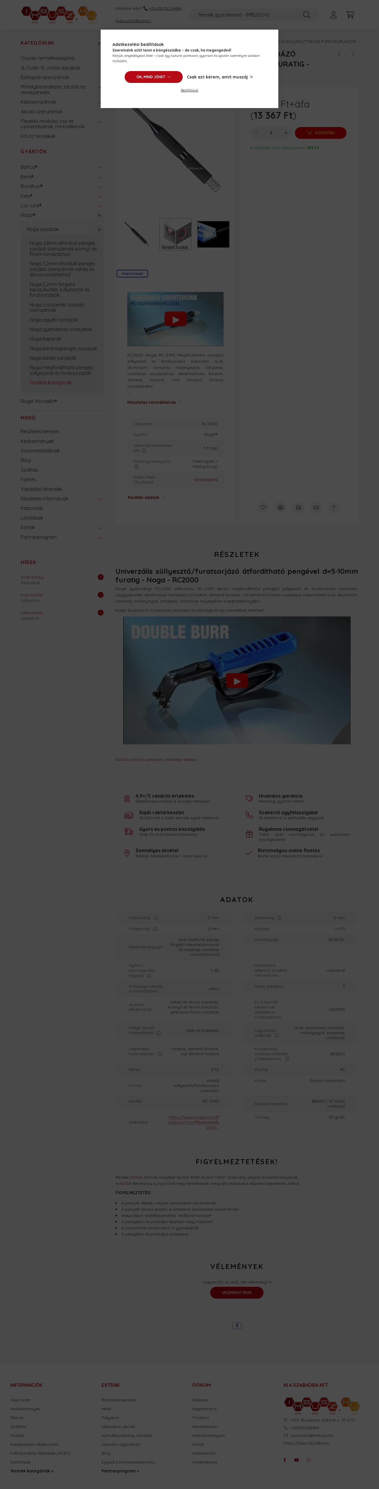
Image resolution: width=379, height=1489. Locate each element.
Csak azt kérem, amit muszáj (217, 77)
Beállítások (189, 90)
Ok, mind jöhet (150, 77)
